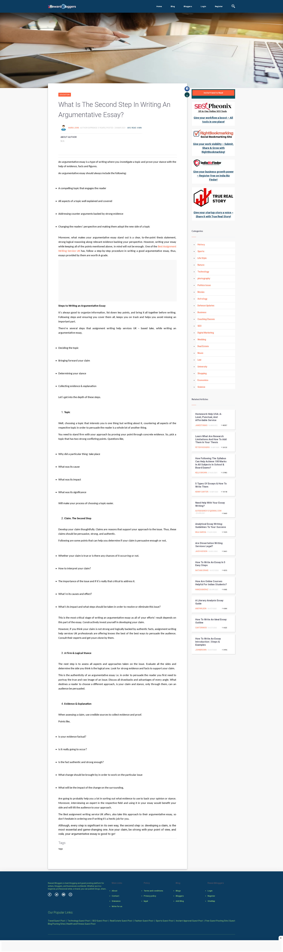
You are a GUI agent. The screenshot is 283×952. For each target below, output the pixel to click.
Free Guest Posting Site (216, 921)
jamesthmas (201, 425)
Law (199, 360)
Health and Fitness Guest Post (81, 924)
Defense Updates (206, 305)
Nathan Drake (201, 570)
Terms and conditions (153, 891)
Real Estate (203, 346)
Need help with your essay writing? (210, 504)
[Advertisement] (117, 280)
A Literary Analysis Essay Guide (209, 602)
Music (200, 353)
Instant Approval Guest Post (189, 921)
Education (65, 95)
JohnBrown (201, 650)
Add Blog (180, 901)
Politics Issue (204, 285)
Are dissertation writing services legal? (209, 545)
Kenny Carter (201, 492)
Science (201, 387)
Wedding (202, 339)
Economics (203, 380)
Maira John (73, 128)
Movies (201, 292)
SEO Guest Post (100, 921)
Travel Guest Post (56, 921)
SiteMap (211, 901)
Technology (203, 272)
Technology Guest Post (79, 921)
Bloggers (188, 6)
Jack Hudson (201, 551)
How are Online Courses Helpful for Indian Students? (211, 583)
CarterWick (201, 628)
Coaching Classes (206, 319)
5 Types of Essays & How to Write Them (211, 485)
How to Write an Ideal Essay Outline (211, 621)
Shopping (202, 373)
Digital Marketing (206, 333)
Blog (173, 6)
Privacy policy (150, 896)
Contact (115, 896)
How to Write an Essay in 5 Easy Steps (210, 564)
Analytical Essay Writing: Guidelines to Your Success (210, 525)
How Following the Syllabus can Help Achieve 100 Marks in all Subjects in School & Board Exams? (211, 463)
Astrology (202, 299)
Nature (201, 265)
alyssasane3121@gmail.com (208, 511)
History (201, 244)
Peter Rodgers (202, 447)
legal (146, 901)
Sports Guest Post (165, 921)
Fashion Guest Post (144, 921)
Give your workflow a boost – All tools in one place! (213, 119)
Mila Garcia (200, 532)
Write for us (117, 906)
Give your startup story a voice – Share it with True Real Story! (213, 214)
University (202, 366)
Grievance (116, 901)
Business (202, 312)
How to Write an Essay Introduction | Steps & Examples (208, 641)
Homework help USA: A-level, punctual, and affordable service (208, 417)
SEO (199, 326)
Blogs (178, 891)
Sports (201, 251)
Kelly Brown (201, 473)
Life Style (202, 258)
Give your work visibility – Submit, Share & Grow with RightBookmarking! (213, 147)
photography (204, 278)
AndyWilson (200, 608)
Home (159, 6)
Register (219, 6)
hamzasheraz (201, 589)
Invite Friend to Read (213, 93)
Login (203, 6)
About (114, 891)
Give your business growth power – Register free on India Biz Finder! (213, 175)
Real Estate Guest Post (121, 921)
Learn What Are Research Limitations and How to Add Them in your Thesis (211, 439)
